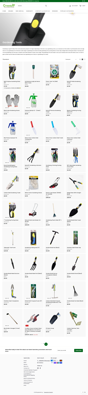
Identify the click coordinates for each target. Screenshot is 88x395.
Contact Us (26, 368)
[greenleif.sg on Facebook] (40, 368)
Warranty (29, 11)
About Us (26, 366)
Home (4, 11)
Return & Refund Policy (29, 378)
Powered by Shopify (48, 392)
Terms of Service (28, 380)
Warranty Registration (29, 372)
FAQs (25, 385)
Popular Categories (67, 11)
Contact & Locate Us (42, 11)
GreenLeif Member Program (30, 370)
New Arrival (20, 11)
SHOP (25, 362)
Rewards (55, 11)
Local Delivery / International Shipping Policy (29, 375)
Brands (11, 11)
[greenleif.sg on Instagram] (38, 368)
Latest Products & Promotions (28, 382)
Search (25, 364)
